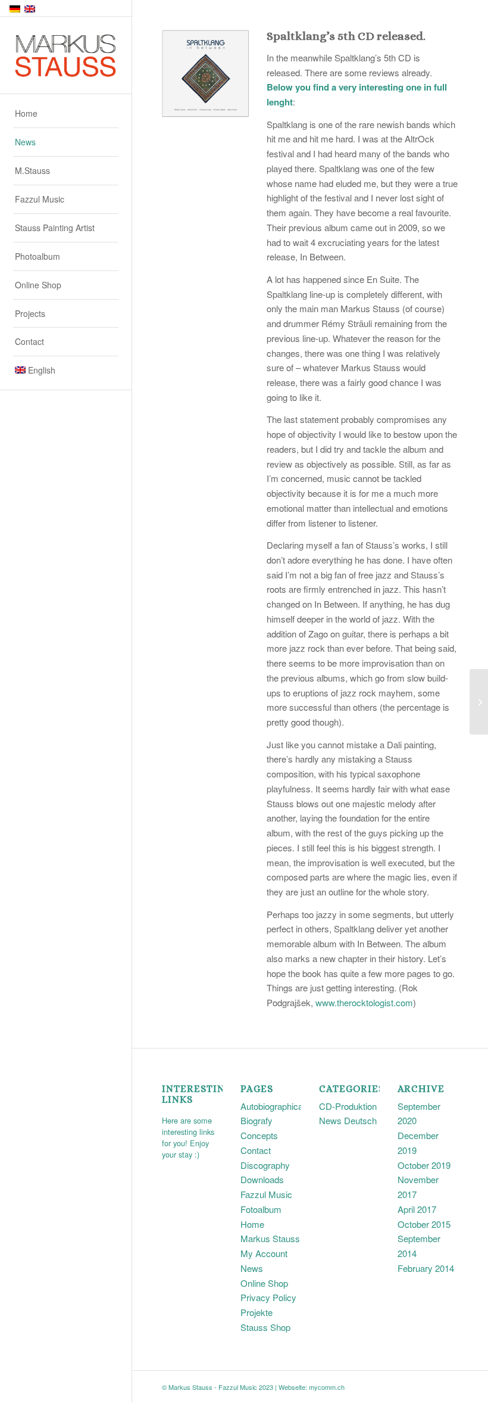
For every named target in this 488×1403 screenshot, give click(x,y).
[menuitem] (65, 113)
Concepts (259, 1135)
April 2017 (417, 1209)
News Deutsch (348, 1120)
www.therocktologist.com (364, 1002)
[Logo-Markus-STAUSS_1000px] (65, 55)
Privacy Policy (268, 1297)
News (251, 1268)
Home (252, 1224)
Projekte (256, 1312)
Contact (255, 1150)
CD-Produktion (348, 1106)
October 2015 (424, 1224)
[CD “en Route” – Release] (479, 702)
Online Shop (264, 1283)
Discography (265, 1165)
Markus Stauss (270, 1238)
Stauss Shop (265, 1327)
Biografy (256, 1120)
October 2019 (424, 1165)
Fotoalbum (260, 1209)
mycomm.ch (327, 1387)
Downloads (262, 1179)
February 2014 (426, 1268)
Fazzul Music (266, 1194)
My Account (263, 1253)
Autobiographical (272, 1106)
